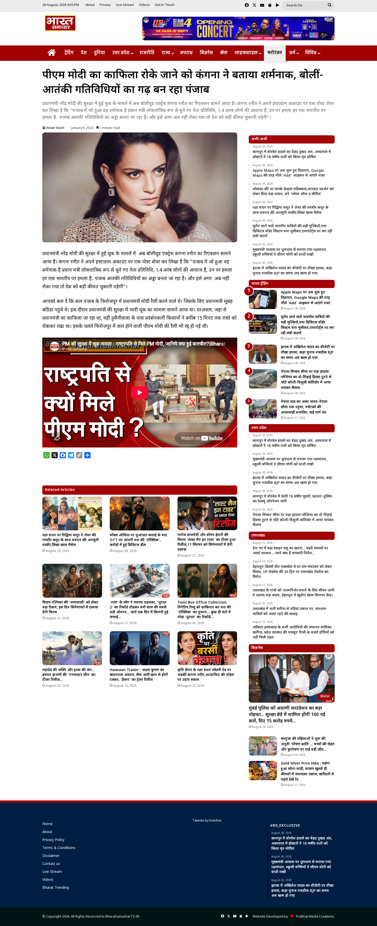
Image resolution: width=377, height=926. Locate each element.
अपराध (186, 53)
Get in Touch (165, 5)
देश (84, 53)
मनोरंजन (274, 53)
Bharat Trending (55, 888)
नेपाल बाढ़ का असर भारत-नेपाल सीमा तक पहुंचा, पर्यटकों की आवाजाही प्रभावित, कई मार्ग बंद (304, 407)
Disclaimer (50, 856)
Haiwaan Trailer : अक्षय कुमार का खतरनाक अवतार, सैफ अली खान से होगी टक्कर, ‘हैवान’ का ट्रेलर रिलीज (139, 675)
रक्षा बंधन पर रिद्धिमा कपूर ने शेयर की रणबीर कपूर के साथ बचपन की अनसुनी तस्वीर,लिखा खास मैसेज (70, 540)
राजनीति (147, 53)
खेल (223, 53)
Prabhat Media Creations (314, 916)
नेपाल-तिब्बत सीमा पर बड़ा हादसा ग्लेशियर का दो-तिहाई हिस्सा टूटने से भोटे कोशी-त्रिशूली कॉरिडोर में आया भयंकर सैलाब (306, 379)
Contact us (51, 864)
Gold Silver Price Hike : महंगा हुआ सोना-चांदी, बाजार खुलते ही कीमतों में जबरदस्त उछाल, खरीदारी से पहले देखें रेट (307, 771)
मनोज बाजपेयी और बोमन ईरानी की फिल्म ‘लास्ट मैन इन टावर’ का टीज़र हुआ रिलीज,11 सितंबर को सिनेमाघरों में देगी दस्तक (206, 542)
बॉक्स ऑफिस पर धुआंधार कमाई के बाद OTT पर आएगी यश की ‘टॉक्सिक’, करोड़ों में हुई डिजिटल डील (138, 540)
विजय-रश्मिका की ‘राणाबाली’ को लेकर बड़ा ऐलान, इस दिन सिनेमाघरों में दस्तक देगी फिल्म (70, 607)
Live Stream (125, 5)
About (90, 5)
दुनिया (99, 53)
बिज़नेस (206, 53)
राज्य (166, 53)
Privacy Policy (53, 840)
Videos (144, 5)
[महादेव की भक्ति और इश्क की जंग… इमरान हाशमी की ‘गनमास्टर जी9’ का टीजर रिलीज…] (72, 648)
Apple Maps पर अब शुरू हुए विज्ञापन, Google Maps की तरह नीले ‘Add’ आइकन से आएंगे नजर (305, 298)
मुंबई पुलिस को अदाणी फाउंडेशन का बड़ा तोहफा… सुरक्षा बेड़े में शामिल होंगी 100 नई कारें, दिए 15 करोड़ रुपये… (287, 714)
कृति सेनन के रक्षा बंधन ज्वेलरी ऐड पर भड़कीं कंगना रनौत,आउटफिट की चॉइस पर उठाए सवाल (205, 675)
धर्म (292, 53)
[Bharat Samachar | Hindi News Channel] (60, 23)
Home (47, 824)
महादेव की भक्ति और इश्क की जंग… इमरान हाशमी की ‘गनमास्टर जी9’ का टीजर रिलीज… (68, 675)
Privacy (105, 5)
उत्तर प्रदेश (121, 53)
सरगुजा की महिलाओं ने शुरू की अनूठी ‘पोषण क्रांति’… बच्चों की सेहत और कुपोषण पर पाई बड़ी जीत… (307, 744)
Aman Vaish (55, 128)
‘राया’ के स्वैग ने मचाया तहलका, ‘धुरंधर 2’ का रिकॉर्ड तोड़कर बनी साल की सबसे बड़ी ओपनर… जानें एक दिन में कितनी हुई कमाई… (139, 610)
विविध (310, 53)
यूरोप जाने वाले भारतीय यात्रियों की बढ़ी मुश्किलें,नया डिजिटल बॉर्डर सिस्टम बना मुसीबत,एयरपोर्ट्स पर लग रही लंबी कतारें (307, 325)
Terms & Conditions (58, 848)
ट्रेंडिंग (69, 53)
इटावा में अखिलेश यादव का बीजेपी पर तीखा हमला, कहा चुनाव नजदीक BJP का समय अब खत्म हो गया (308, 352)
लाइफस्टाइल (246, 53)
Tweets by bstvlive (207, 820)
